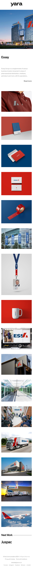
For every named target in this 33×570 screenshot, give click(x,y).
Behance (23, 565)
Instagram (11, 565)
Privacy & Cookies (10, 559)
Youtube (6, 565)
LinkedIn (28, 565)
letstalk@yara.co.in (16, 562)
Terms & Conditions (21, 559)
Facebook (17, 565)
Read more (28, 81)
